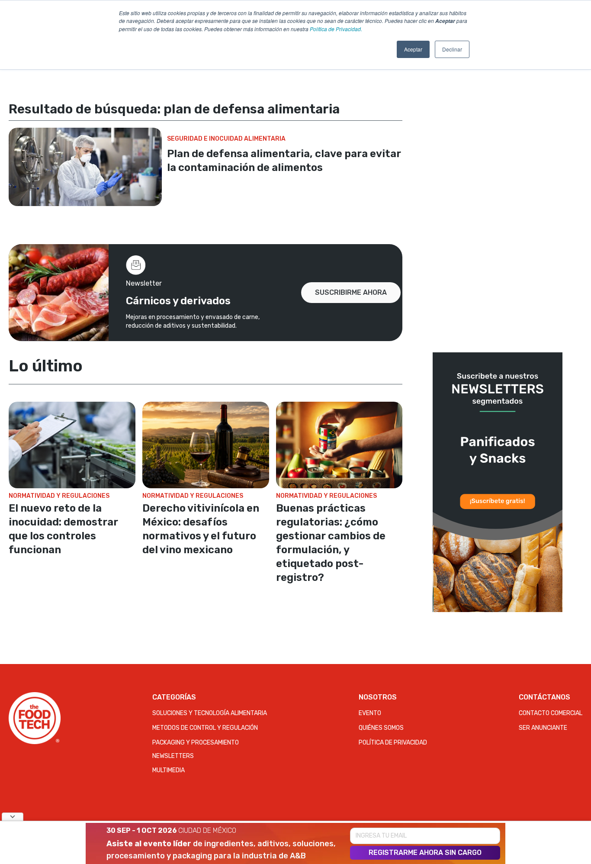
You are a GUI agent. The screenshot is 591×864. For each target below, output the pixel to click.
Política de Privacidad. (336, 28)
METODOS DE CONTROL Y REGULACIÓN (205, 728)
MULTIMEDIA (168, 770)
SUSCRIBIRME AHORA (351, 292)
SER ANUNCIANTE (543, 728)
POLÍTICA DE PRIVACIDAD (393, 742)
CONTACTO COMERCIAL (550, 713)
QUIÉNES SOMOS (381, 728)
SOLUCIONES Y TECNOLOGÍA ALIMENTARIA (209, 713)
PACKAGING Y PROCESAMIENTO (195, 742)
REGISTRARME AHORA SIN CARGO (425, 852)
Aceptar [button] (413, 49)
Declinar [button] (452, 49)
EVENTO (370, 713)
